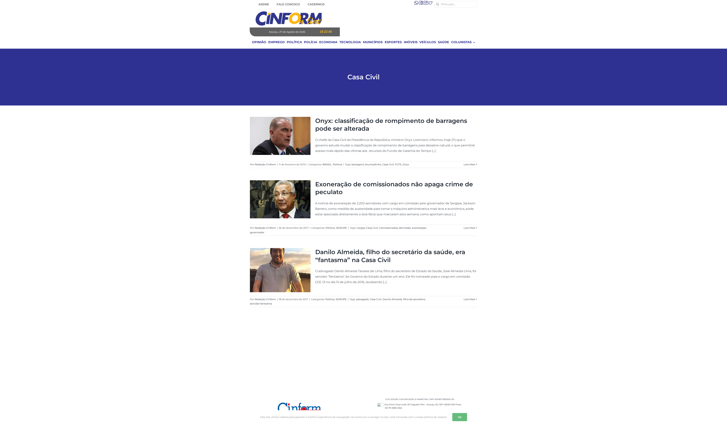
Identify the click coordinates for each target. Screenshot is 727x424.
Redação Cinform (265, 164)
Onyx (406, 164)
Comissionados (388, 227)
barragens (358, 164)
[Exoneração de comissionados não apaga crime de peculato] (280, 199)
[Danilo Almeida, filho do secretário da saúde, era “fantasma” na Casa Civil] (280, 270)
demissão (405, 227)
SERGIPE (341, 227)
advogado (362, 299)
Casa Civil (388, 164)
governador (257, 232)
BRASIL (327, 164)
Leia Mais (469, 164)
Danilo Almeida (392, 299)
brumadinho (373, 164)
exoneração (419, 227)
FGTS (398, 164)
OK (460, 417)
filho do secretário (414, 299)
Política (337, 164)
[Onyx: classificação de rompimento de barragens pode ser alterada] (280, 136)
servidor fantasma (261, 303)
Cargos (360, 227)
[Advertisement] (363, 356)
